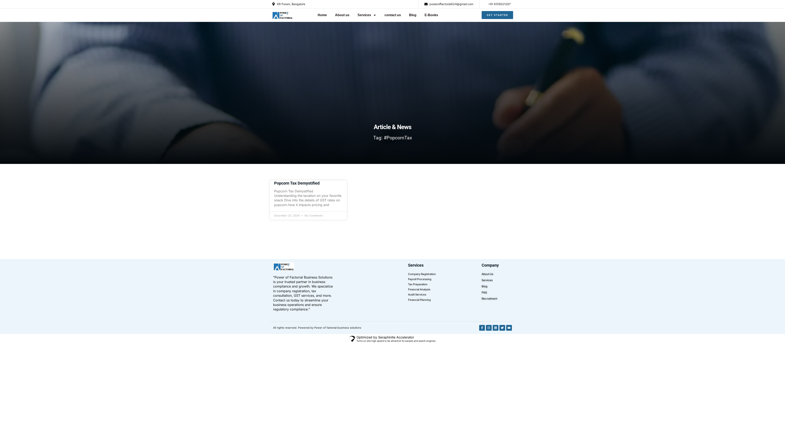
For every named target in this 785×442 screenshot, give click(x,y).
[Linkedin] (495, 328)
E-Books (431, 15)
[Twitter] (502, 328)
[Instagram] (489, 328)
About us (342, 15)
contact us (393, 15)
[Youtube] (509, 328)
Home (322, 15)
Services (364, 15)
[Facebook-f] (482, 328)
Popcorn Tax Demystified (297, 183)
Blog (412, 15)
